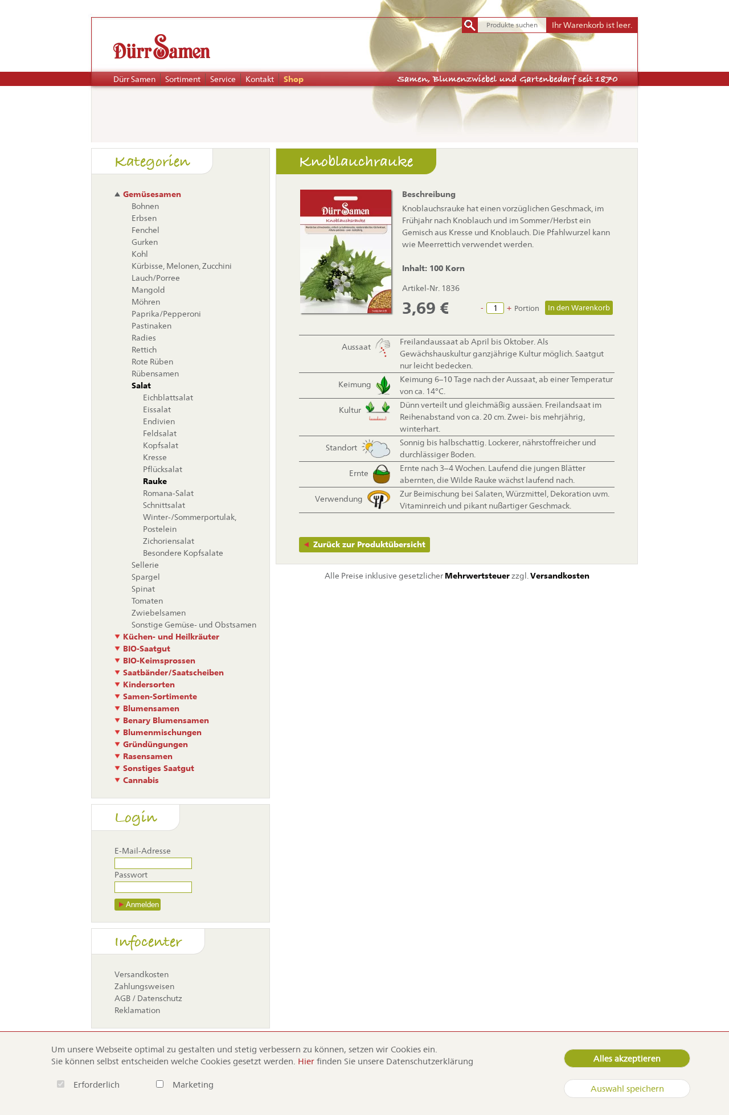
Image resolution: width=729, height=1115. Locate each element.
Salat (141, 385)
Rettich (144, 349)
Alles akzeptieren (627, 1058)
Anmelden (142, 904)
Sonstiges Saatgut (158, 768)
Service (223, 79)
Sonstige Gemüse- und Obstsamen (194, 624)
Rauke (155, 481)
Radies (144, 337)
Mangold (148, 289)
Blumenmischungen (162, 732)
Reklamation (137, 1010)
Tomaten (147, 600)
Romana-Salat (168, 493)
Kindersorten (149, 684)
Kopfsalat (160, 445)
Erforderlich (97, 1084)
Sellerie (145, 564)
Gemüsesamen (152, 194)
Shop (294, 79)
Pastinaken (151, 325)
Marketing (193, 1084)
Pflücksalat (162, 469)
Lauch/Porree (156, 277)
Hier (306, 1061)
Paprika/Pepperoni (166, 313)
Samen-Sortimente (160, 696)
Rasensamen (148, 756)
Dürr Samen (134, 79)
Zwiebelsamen (159, 612)
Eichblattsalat (168, 397)
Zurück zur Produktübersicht (369, 544)
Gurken (145, 242)
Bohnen (145, 206)
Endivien (159, 421)
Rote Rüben (152, 361)
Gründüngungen (155, 744)
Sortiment (182, 79)
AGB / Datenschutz (148, 998)
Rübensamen (155, 373)
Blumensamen (151, 708)
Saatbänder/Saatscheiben (173, 672)
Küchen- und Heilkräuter (171, 636)
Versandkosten (141, 974)
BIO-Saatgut (146, 648)
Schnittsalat (164, 505)
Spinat (143, 588)
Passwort (131, 874)
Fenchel (145, 230)
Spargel (146, 576)
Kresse (155, 457)
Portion (526, 308)
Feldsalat (160, 433)
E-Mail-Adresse (142, 850)
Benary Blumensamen (166, 720)
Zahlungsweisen (144, 986)
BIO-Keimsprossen (159, 660)
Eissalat (157, 409)
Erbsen (144, 218)
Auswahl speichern (627, 1088)
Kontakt (259, 79)
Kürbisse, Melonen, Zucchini (182, 265)
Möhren (146, 301)
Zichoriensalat (168, 541)
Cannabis (141, 780)
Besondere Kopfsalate (183, 553)
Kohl (140, 254)
